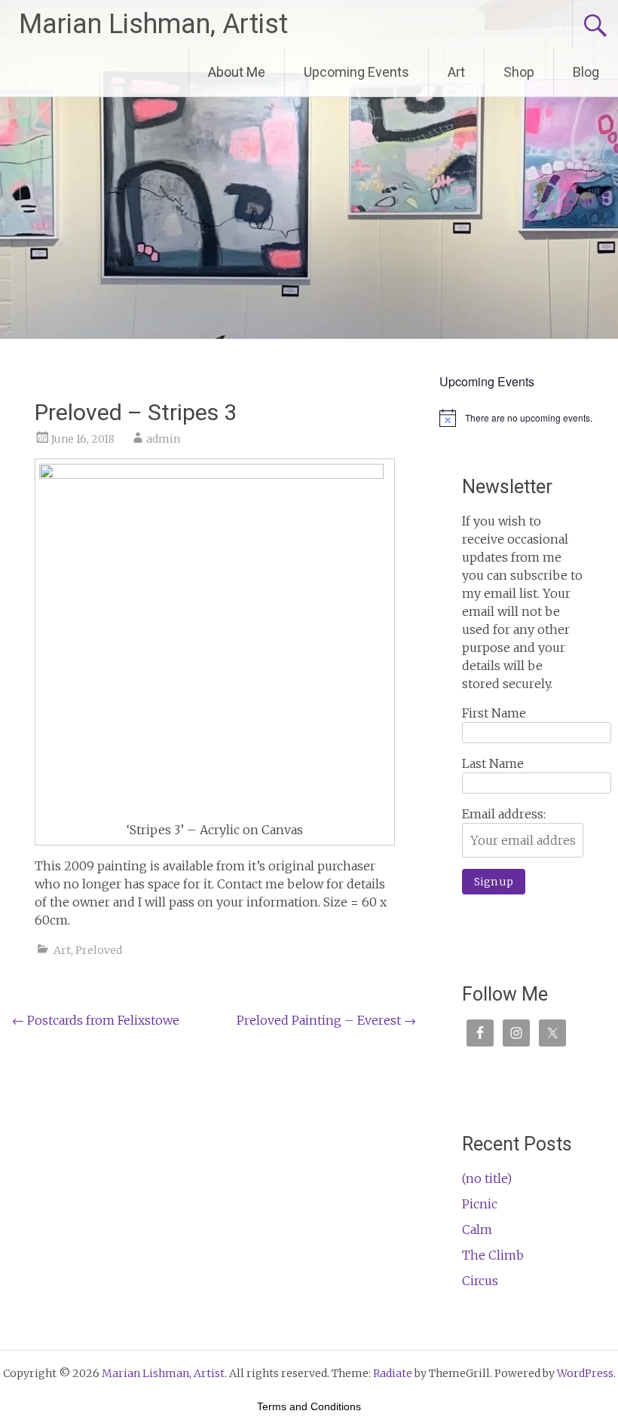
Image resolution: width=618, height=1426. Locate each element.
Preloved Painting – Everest (326, 1020)
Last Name (493, 763)
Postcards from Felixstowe (95, 1020)
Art (456, 72)
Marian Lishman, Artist (153, 24)
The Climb (493, 1255)
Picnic (479, 1203)
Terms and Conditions (309, 1406)
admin (163, 439)
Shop (518, 72)
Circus (480, 1280)
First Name (494, 713)
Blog (586, 72)
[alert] (522, 418)
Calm (477, 1229)
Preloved (98, 950)
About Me (236, 72)
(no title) (487, 1178)
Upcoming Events (356, 72)
